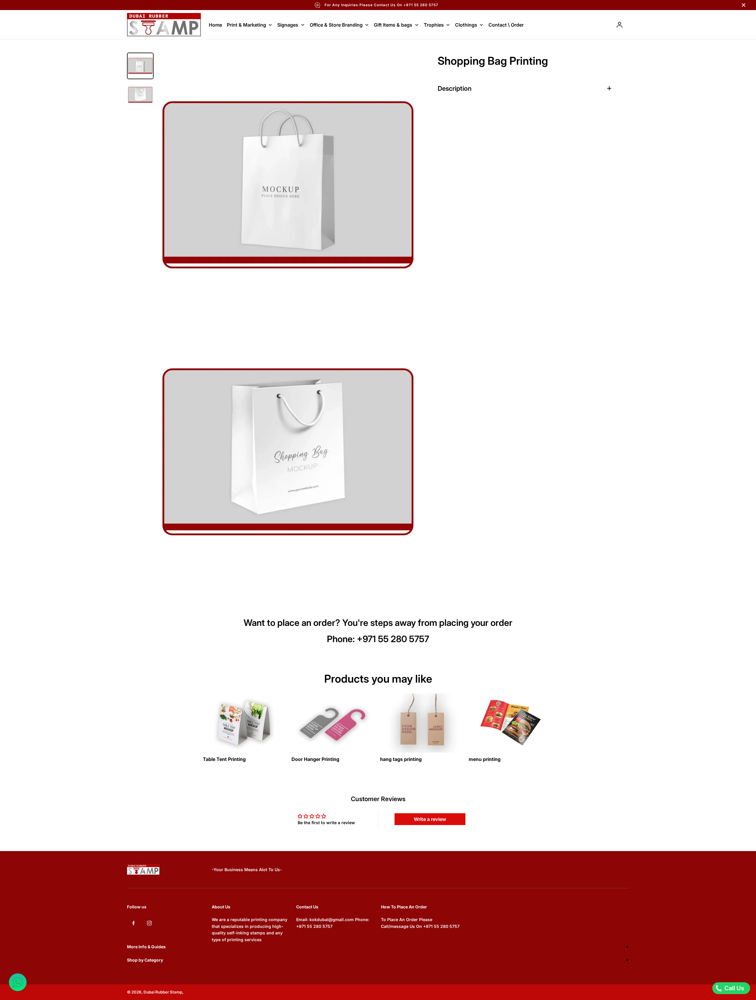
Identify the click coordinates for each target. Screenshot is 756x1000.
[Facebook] (133, 922)
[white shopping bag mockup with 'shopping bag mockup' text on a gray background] (288, 452)
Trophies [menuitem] (434, 25)
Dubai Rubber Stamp (163, 992)
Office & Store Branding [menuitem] (336, 25)
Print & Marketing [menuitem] (246, 25)
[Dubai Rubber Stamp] (164, 24)
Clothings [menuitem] (466, 25)
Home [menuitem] (215, 25)
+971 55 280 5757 (393, 639)
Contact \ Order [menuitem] (506, 25)
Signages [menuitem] (287, 25)
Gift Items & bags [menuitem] (393, 25)
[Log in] (619, 24)
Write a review (430, 819)
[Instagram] (149, 922)
